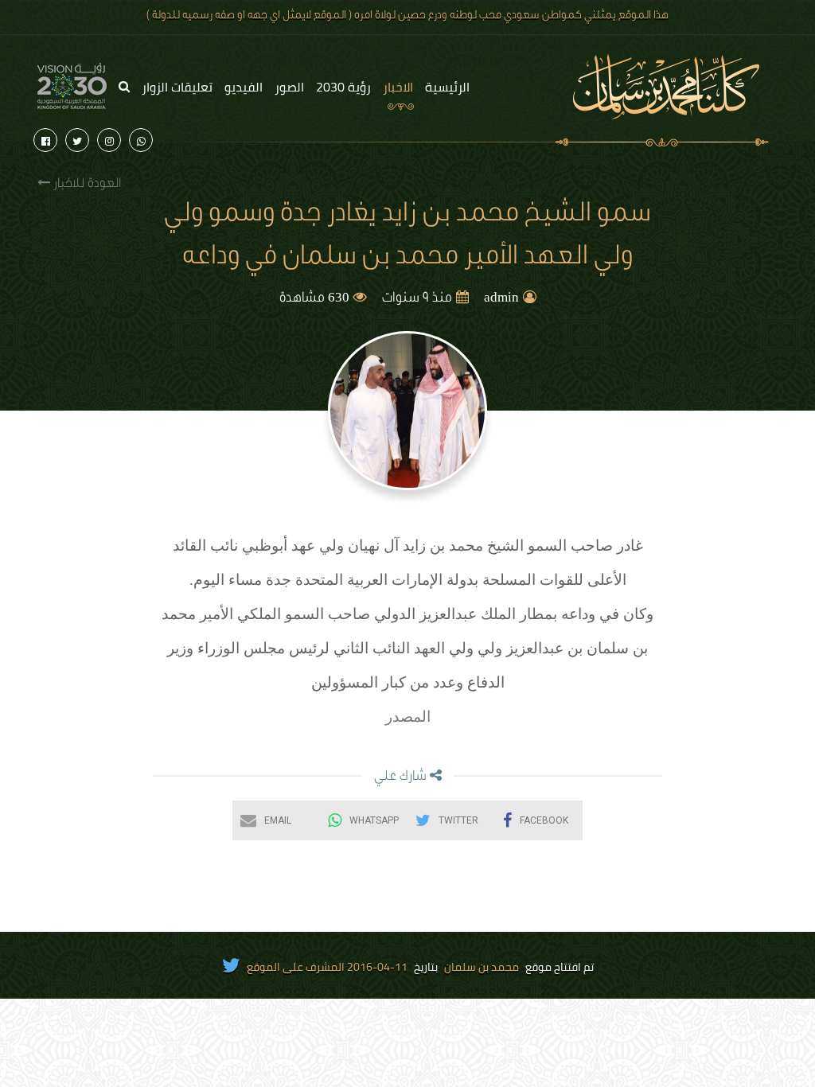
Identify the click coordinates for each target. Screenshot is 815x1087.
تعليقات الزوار (177, 87)
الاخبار (398, 87)
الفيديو (243, 87)
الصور (289, 87)
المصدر (408, 716)
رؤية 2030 (343, 87)
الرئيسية (447, 87)
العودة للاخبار (85, 184)
